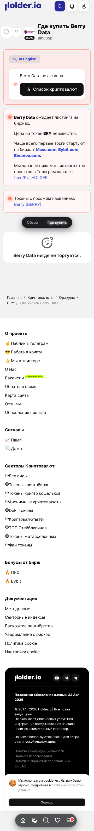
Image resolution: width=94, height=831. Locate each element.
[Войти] (84, 6)
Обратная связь (21, 386)
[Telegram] (66, 678)
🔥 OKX (12, 572)
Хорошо (47, 802)
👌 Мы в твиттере (22, 360)
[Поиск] (60, 6)
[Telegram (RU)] (75, 678)
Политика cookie (21, 643)
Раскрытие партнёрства (29, 625)
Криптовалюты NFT (28, 519)
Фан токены (20, 545)
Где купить (57, 222)
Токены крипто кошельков (35, 493)
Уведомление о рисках (27, 634)
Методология (18, 608)
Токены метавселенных (32, 536)
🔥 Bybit (13, 581)
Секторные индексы (25, 617)
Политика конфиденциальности (39, 751)
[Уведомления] (72, 6)
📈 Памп (13, 440)
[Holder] (28, 678)
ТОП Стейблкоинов (28, 527)
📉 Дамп (13, 448)
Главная (14, 297)
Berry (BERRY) (28, 204)
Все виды (18, 475)
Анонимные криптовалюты (35, 501)
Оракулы (67, 297)
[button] (46, 820)
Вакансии (14, 377)
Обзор (32, 222)
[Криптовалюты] (34, 820)
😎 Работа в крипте (24, 351)
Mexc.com (46, 149)
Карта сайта (17, 395)
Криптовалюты (40, 297)
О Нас (11, 369)
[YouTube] (57, 678)
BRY (10, 303)
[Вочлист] (57, 820)
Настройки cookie (22, 651)
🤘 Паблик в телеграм (27, 343)
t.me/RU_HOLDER (31, 177)
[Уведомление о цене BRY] (16, 32)
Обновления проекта (25, 412)
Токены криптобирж (28, 484)
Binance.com (27, 155)
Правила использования (33, 756)
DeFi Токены (21, 510)
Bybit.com (68, 149)
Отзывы (13, 403)
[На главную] (23, 820)
